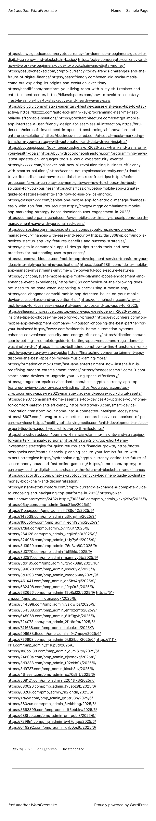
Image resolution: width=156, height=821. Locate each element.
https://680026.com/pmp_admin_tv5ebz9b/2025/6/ (52, 686)
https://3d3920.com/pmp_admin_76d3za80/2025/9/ (52, 546)
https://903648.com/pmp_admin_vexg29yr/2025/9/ (103, 499)
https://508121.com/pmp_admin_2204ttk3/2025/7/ (51, 680)
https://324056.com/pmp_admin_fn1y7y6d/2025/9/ (51, 540)
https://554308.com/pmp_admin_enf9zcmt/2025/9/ (52, 610)
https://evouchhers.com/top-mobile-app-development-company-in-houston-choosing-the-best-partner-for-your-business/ (77, 323)
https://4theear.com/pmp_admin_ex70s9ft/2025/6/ (51, 674)
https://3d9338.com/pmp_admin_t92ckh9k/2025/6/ (52, 663)
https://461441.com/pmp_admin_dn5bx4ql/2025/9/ (51, 581)
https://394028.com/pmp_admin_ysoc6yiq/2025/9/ (51, 569)
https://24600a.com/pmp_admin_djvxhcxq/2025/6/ (51, 657)
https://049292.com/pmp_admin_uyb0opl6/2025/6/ (52, 727)
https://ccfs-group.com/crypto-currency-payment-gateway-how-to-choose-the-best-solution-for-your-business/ (72, 183)
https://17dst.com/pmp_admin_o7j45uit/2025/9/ (48, 528)
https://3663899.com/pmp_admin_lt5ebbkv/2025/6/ (52, 709)
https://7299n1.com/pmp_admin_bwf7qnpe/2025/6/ (52, 721)
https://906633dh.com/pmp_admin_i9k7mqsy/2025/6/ (54, 633)
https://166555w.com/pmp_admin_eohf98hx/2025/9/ (53, 522)
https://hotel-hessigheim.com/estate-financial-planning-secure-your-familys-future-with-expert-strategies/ (74, 452)
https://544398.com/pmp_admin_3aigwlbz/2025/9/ (51, 604)
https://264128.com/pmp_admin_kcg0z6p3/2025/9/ (52, 534)
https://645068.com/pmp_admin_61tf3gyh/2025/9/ (51, 616)
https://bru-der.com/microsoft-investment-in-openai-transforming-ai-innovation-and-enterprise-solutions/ (75, 130)
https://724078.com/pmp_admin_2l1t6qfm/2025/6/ (51, 622)
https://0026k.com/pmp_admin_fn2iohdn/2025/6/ (50, 692)
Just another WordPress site (32, 10)
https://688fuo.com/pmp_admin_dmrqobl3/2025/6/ (51, 715)
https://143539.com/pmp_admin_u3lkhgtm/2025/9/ (52, 516)
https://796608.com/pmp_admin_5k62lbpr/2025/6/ (51, 639)
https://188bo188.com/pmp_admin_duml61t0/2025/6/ (53, 651)
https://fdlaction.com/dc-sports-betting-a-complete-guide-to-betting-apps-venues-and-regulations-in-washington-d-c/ (77, 341)
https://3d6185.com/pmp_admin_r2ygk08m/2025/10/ (53, 563)
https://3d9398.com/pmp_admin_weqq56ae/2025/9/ (53, 575)
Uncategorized (73, 749)
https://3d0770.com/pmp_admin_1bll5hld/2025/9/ (50, 551)
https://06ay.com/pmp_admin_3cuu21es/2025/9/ (49, 504)
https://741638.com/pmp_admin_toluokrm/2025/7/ (51, 628)
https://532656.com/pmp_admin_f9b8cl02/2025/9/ (51, 592)
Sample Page (137, 10)
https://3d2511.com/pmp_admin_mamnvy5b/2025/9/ (53, 557)
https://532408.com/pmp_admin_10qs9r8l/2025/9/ (51, 587)
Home (116, 10)
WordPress (139, 805)
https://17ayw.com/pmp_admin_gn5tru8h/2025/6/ (50, 698)
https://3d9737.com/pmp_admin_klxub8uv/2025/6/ (51, 669)
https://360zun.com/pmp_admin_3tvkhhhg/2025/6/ (52, 704)
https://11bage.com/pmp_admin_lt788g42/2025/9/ (51, 510)
